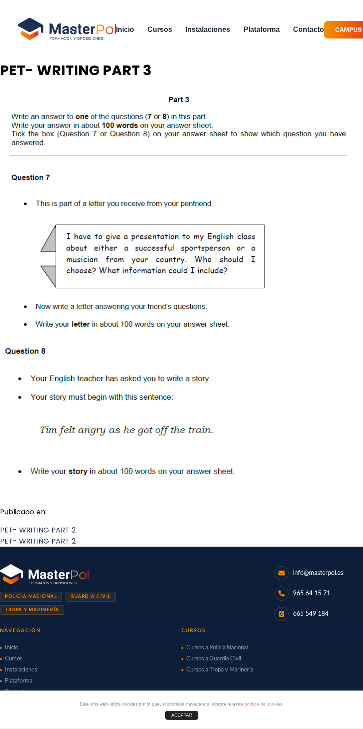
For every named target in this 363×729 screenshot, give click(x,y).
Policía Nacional (31, 596)
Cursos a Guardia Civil (213, 659)
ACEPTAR (181, 715)
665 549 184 (310, 614)
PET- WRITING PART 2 (38, 530)
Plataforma (261, 29)
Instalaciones (207, 29)
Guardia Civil (90, 596)
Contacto (308, 29)
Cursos (159, 29)
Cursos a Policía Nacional (217, 648)
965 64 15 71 (311, 593)
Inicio (125, 29)
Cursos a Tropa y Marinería (219, 670)
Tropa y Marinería (32, 610)
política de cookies (263, 704)
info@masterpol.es (318, 573)
